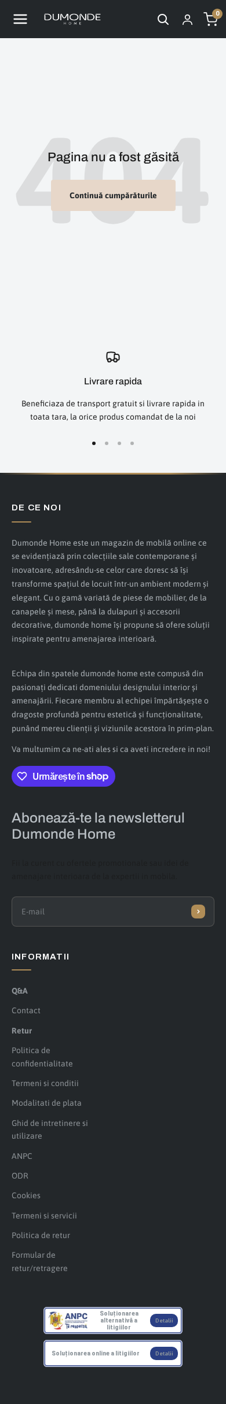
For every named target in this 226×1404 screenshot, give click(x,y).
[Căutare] (162, 19)
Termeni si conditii (45, 1083)
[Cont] (187, 19)
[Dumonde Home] (72, 19)
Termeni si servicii (44, 1215)
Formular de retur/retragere (40, 1261)
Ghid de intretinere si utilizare (50, 1129)
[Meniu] (20, 19)
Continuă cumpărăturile (113, 195)
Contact (26, 1010)
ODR (20, 1175)
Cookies (26, 1195)
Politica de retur (41, 1235)
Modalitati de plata (47, 1102)
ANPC (22, 1156)
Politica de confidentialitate (42, 1057)
